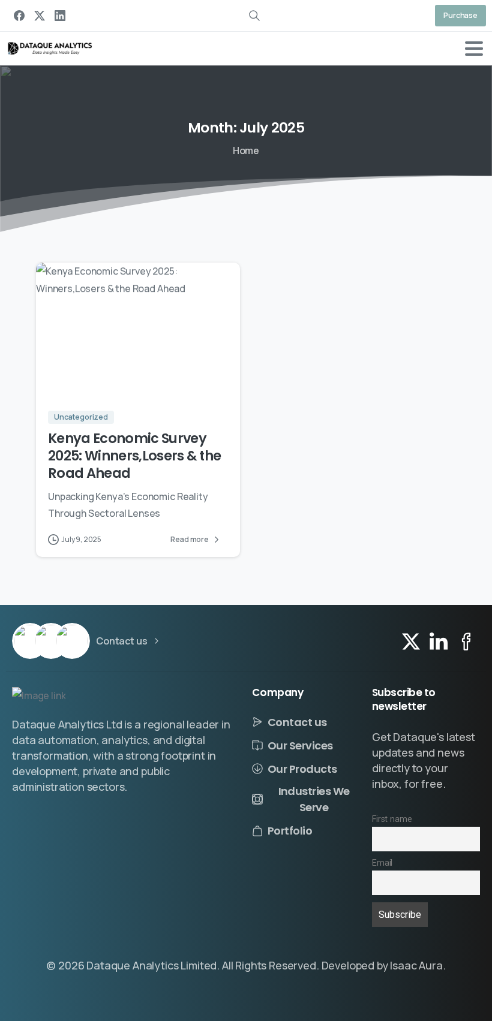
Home (246, 150)
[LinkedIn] (60, 15)
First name (392, 819)
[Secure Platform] (30, 641)
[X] (39, 15)
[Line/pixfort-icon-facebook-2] (466, 640)
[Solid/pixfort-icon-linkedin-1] (438, 640)
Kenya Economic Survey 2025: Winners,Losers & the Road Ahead (134, 456)
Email (382, 863)
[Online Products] (72, 641)
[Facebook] (19, 15)
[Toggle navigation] (474, 48)
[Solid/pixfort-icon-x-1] (411, 640)
